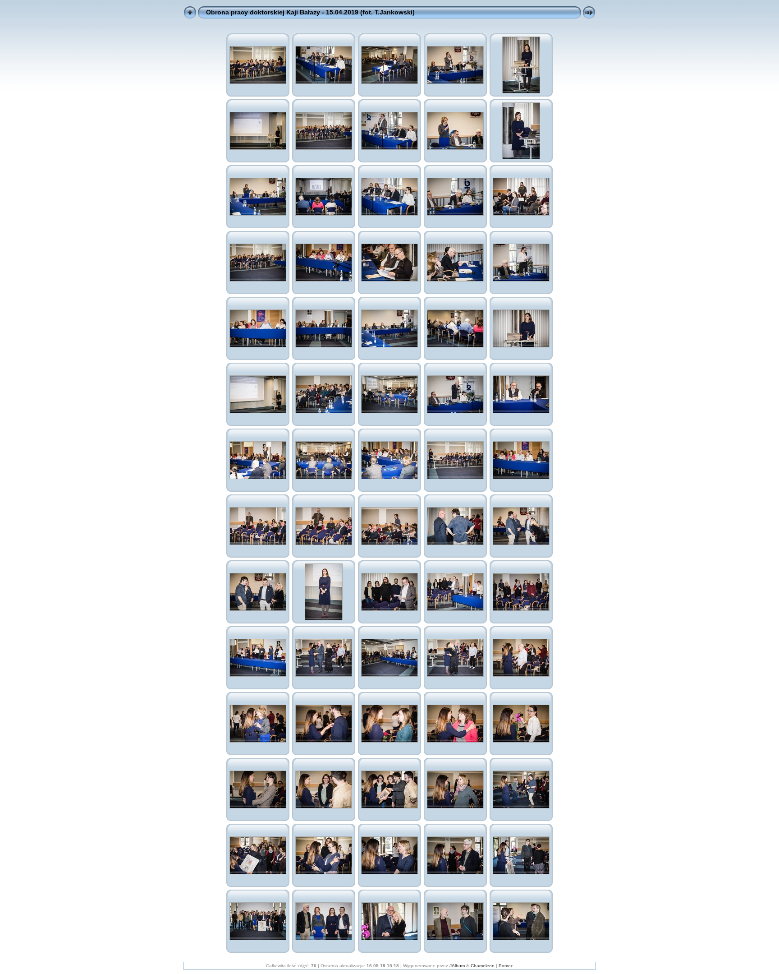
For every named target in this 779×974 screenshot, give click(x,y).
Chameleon (483, 965)
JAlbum (457, 965)
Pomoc (506, 965)
